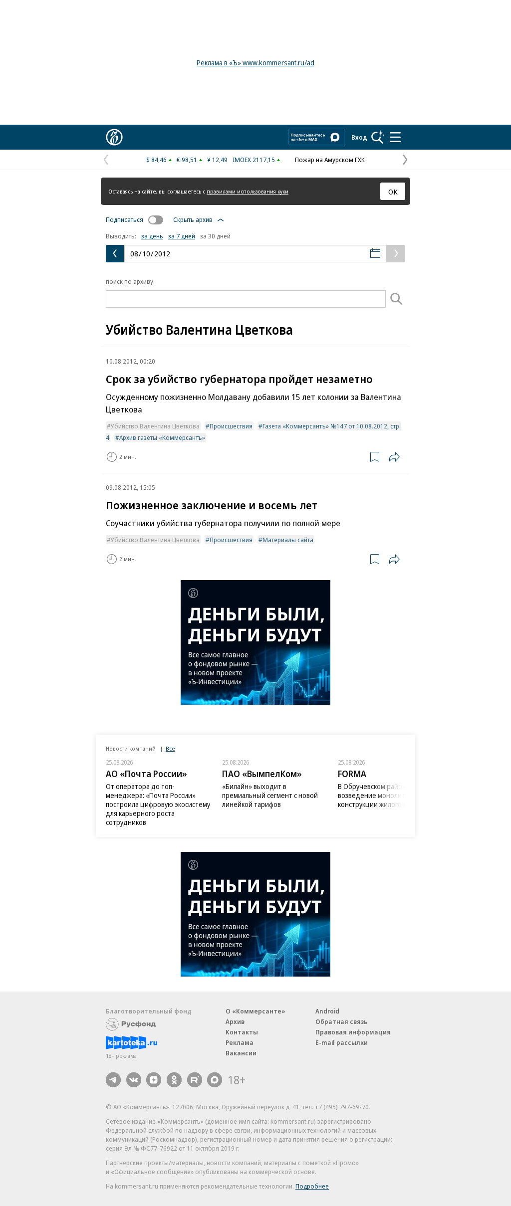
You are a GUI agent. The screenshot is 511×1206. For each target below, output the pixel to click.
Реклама (240, 1042)
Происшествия (231, 425)
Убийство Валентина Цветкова (155, 425)
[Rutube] (194, 1079)
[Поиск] (377, 137)
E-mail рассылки (341, 1042)
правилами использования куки (247, 191)
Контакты (242, 1031)
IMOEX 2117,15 (254, 159)
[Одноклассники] (174, 1079)
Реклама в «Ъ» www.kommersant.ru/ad (255, 62)
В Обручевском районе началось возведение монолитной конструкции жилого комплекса (389, 795)
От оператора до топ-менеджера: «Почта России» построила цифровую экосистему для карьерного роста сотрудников (158, 804)
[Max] (214, 1079)
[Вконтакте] (133, 1079)
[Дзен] (153, 1079)
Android (327, 1010)
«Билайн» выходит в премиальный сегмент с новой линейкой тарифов (270, 795)
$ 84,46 (156, 159)
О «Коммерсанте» (255, 1010)
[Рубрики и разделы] (395, 137)
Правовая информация (353, 1031)
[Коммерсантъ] (114, 137)
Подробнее (312, 1186)
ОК (393, 192)
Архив (235, 1021)
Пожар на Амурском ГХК (330, 159)
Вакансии (241, 1052)
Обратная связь (341, 1021)
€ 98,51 (187, 159)
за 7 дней (181, 235)
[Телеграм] (113, 1079)
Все (170, 748)
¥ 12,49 (217, 159)
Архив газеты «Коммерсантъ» (162, 437)
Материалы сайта (287, 539)
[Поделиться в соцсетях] (394, 457)
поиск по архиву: (130, 281)
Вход (359, 137)
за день (152, 235)
